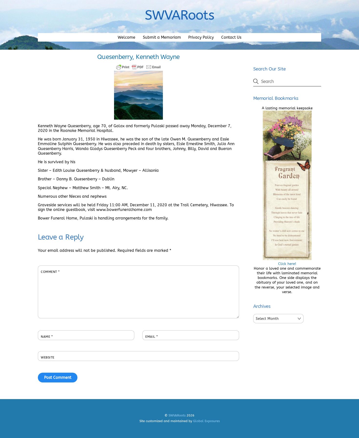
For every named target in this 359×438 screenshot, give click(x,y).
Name (47, 336)
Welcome (126, 37)
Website (47, 357)
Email (151, 336)
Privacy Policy (201, 37)
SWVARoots (177, 415)
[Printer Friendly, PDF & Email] (138, 67)
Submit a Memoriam (162, 37)
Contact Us (231, 37)
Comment (50, 272)
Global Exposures (206, 421)
